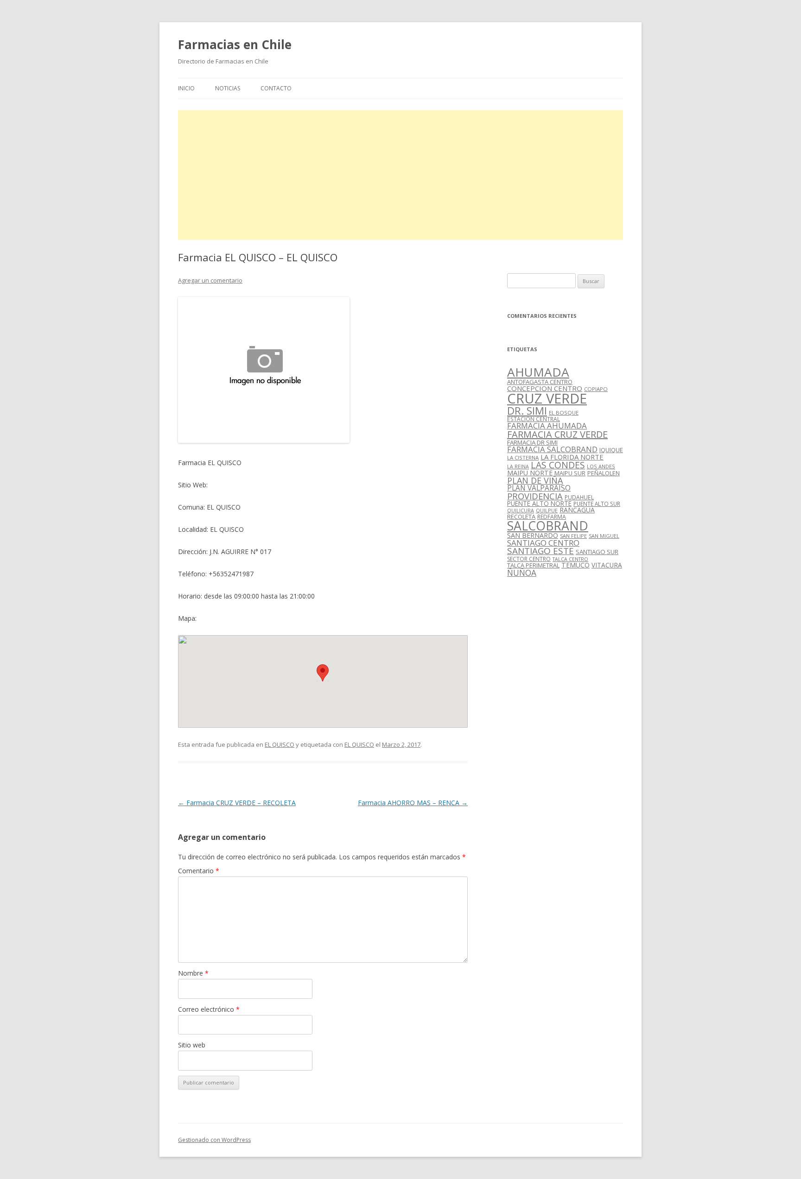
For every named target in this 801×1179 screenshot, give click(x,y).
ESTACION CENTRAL (533, 419)
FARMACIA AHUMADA (547, 425)
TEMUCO (575, 565)
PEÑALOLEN (603, 473)
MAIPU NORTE (530, 472)
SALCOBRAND (547, 525)
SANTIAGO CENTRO (543, 542)
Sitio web (191, 1044)
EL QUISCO (279, 744)
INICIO (186, 88)
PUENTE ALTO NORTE (539, 503)
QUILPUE (547, 510)
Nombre (193, 973)
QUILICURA (520, 510)
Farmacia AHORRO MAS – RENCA (413, 802)
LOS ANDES (601, 466)
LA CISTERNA (523, 457)
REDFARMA (551, 517)
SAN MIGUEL (604, 535)
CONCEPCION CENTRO (544, 388)
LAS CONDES (558, 465)
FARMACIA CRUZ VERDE (557, 434)
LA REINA (518, 466)
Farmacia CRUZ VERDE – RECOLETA (237, 802)
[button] (323, 672)
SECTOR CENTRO (529, 559)
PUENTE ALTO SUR (596, 503)
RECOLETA (521, 516)
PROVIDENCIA (535, 496)
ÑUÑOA (521, 572)
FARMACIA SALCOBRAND (552, 449)
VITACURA (606, 565)
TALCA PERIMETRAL (533, 565)
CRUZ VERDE (547, 398)
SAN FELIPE (573, 535)
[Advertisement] (400, 175)
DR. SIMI (527, 410)
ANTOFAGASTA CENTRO (539, 382)
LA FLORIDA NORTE (572, 456)
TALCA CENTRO (570, 559)
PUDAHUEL (579, 497)
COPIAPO (596, 388)
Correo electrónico (209, 1009)
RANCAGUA (577, 509)
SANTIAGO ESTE (540, 551)
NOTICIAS (227, 88)
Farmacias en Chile (235, 44)
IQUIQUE (611, 450)
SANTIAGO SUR (597, 552)
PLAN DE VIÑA (535, 480)
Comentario (198, 870)
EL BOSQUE (563, 412)
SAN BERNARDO (532, 535)
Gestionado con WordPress (214, 1140)
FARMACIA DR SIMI (532, 442)
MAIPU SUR (569, 473)
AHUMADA (538, 372)
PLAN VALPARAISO (539, 488)
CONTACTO (276, 88)
